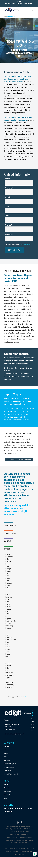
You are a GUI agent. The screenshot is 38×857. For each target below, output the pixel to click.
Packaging (7, 746)
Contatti (19, 5)
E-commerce (7, 770)
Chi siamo (19, 3)
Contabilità (7, 760)
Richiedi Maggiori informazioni (19, 459)
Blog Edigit (8, 3)
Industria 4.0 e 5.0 (9, 767)
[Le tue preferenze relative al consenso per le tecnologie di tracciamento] (35, 854)
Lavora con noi (28, 3)
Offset (6, 753)
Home (5, 16)
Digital (5, 757)
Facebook (32, 727)
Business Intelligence (10, 763)
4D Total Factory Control (11, 774)
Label (5, 750)
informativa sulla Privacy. (25, 244)
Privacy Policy (14, 834)
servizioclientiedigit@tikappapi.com (14, 734)
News (13, 3)
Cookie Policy (24, 834)
